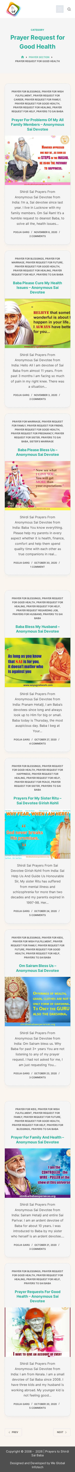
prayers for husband (27, 614)
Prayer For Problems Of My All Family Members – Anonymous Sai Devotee (37, 124)
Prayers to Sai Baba (49, 111)
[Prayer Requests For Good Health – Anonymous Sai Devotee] (37, 1332)
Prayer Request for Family (42, 99)
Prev (15, 1432)
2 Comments (37, 236)
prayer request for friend (45, 425)
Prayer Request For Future (44, 262)
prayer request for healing (32, 107)
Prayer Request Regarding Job (37, 610)
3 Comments (37, 1077)
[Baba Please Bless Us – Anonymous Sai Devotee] (37, 485)
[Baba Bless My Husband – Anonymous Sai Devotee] (37, 662)
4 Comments (37, 743)
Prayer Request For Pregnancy (32, 433)
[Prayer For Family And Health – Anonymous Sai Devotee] (37, 1173)
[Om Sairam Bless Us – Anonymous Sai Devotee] (37, 1001)
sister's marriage (42, 441)
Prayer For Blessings (26, 91)
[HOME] (22, 57)
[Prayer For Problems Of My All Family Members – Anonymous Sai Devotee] (37, 160)
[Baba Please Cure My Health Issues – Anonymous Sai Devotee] (37, 323)
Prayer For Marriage (26, 421)
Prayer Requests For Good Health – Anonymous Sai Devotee (37, 1296)
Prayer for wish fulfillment (32, 941)
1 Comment (37, 566)
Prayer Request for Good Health (37, 103)
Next (60, 1432)
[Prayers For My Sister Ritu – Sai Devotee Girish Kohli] (37, 834)
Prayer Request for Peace (32, 781)
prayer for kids (52, 937)
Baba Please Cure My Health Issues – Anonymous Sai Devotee (37, 287)
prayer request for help (43, 606)
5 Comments (37, 915)
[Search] (69, 9)
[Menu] (60, 9)
